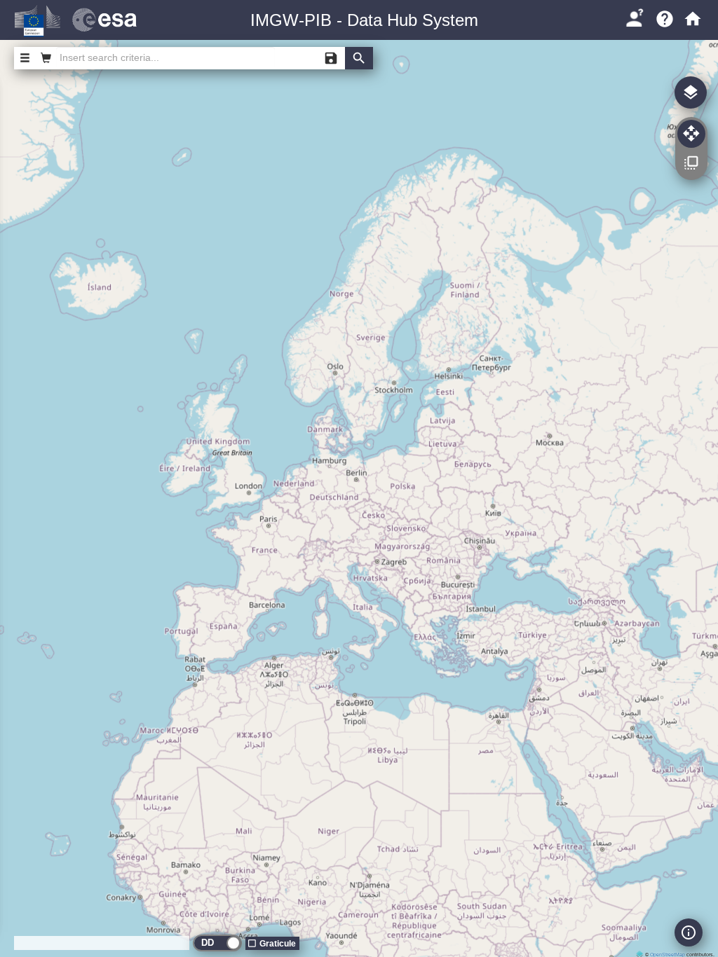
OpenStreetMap (667, 954)
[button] (634, 17)
